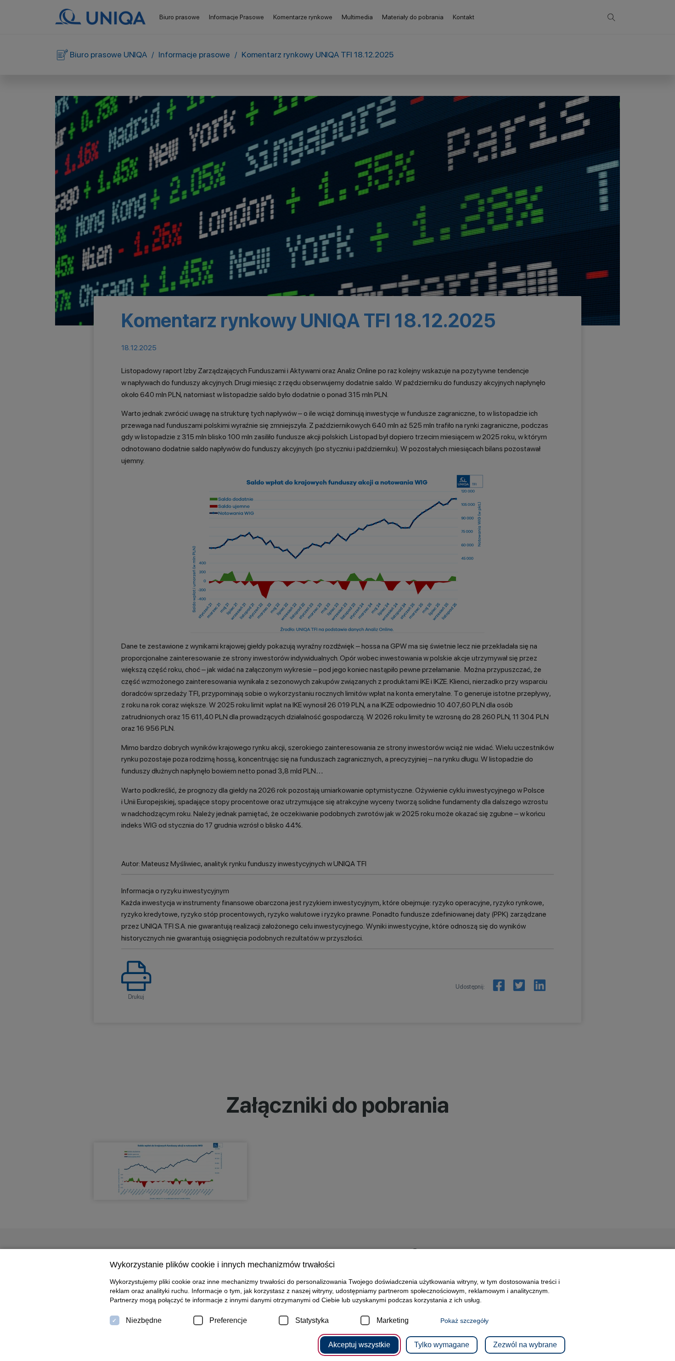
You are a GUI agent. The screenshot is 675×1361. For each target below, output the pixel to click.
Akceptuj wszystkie (359, 1345)
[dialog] (337, 680)
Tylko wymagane (441, 1345)
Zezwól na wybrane (525, 1345)
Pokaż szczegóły (464, 1320)
